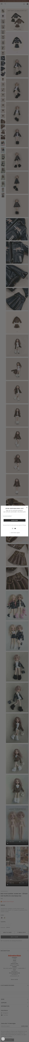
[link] (13, 528)
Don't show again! (15, 532)
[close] (27, 507)
